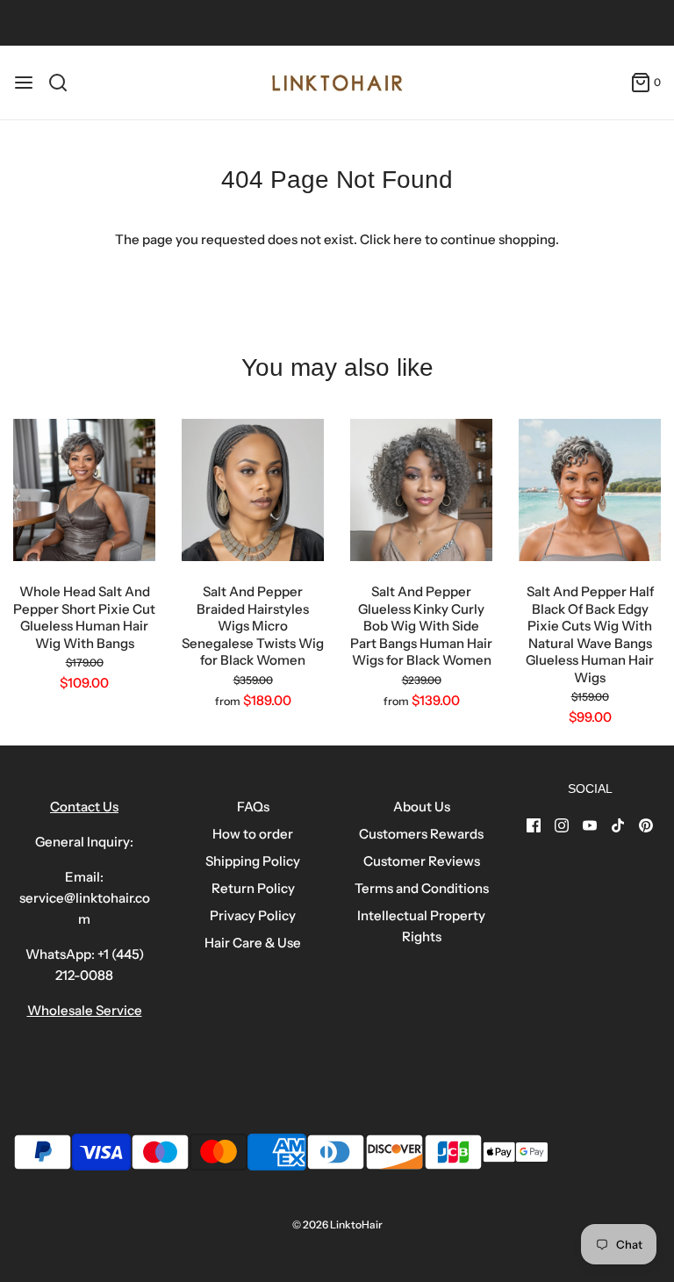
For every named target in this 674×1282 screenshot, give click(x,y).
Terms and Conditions (422, 888)
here (407, 239)
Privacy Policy (253, 915)
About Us (421, 806)
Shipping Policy (252, 861)
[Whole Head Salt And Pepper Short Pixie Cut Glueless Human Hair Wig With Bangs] (84, 490)
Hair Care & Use (252, 942)
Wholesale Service (84, 1010)
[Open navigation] (23, 82)
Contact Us (84, 806)
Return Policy (253, 888)
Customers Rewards (421, 833)
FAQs (253, 806)
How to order (252, 833)
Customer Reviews (421, 861)
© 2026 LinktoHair (337, 1224)
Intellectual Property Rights (421, 926)
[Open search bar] (64, 82)
